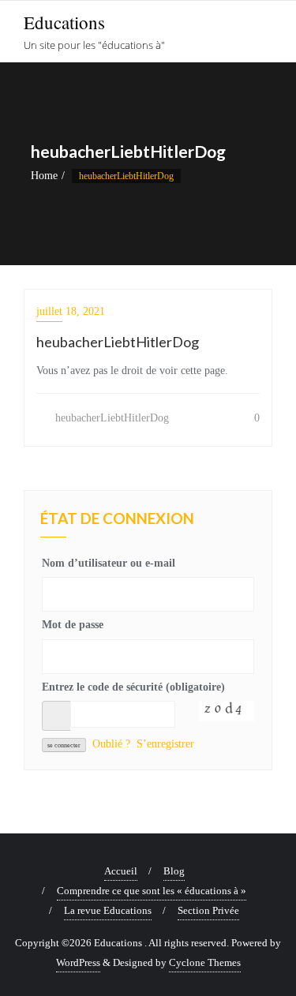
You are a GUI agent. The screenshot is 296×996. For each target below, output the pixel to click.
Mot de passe (72, 625)
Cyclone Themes (205, 962)
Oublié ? (111, 744)
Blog (174, 871)
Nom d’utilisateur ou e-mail (108, 563)
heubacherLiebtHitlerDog (110, 418)
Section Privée (208, 910)
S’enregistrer (165, 744)
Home (44, 176)
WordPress (78, 962)
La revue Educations (108, 910)
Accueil (120, 871)
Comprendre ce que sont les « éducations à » (151, 891)
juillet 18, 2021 (70, 311)
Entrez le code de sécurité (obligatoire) (133, 687)
